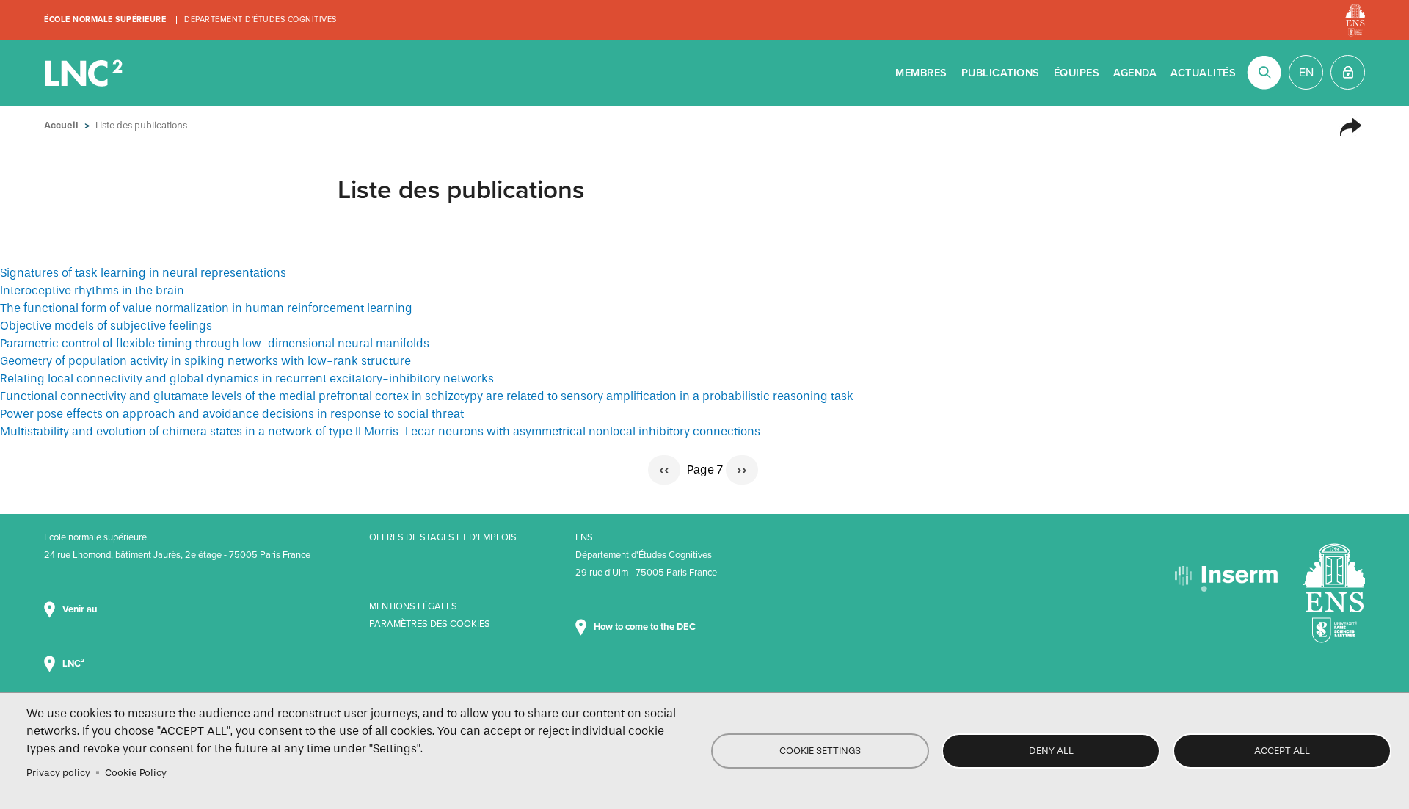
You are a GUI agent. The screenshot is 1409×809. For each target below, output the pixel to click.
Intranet (1347, 72)
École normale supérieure (105, 19)
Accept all (1282, 750)
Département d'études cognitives (260, 19)
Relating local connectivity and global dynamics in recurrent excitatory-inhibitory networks (247, 378)
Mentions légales (413, 606)
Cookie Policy (136, 772)
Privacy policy (58, 772)
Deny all (1051, 750)
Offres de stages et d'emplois (443, 537)
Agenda (1135, 73)
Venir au (80, 609)
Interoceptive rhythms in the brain (92, 290)
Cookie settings (820, 750)
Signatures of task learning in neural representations (143, 273)
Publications (1000, 73)
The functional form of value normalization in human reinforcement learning (206, 308)
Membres (921, 73)
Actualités (1203, 73)
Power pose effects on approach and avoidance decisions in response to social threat (232, 414)
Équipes (1077, 73)
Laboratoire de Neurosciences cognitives (85, 73)
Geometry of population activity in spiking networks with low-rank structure (205, 361)
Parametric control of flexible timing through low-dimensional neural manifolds (214, 343)
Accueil (61, 125)
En (1306, 72)
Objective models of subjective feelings (106, 326)
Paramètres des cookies (429, 624)
